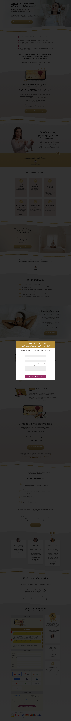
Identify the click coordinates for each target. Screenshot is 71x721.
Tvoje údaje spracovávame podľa (36, 372)
